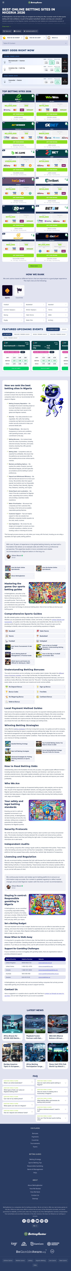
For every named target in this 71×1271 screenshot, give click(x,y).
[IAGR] (14, 1244)
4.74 (54, 357)
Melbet (7, 363)
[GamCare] (37, 1244)
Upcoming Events (53, 329)
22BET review (52, 173)
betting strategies (19, 729)
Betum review (52, 228)
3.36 (25, 357)
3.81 (49, 360)
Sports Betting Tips (35, 1163)
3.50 (25, 360)
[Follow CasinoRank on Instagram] (28, 1221)
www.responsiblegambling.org (48, 970)
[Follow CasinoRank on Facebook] (24, 1221)
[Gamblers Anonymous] (24, 1244)
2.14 (14, 357)
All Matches (7, 334)
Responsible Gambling (35, 1166)
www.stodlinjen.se (44, 977)
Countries (35, 1140)
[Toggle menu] (3, 2)
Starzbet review (52, 258)
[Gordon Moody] (53, 1244)
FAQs (35, 1173)
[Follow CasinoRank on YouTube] (37, 1221)
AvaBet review (18, 117)
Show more (34, 266)
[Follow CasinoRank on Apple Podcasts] (46, 1221)
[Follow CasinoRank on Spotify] (42, 1221)
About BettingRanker (35, 1185)
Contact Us (35, 1195)
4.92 (54, 360)
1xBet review (52, 145)
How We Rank (35, 1192)
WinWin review (51, 117)
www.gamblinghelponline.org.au (49, 973)
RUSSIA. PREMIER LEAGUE (40, 334)
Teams (35, 1147)
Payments (35, 1137)
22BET (7, 357)
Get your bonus (18, 114)
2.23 (14, 360)
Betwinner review (18, 145)
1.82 (43, 360)
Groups (64, 329)
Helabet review (18, 200)
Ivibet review (52, 200)
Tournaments (35, 1143)
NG (34, 1226)
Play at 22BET (16, 368)
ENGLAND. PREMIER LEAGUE (21, 334)
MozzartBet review (18, 258)
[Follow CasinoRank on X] (33, 1221)
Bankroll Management (35, 1169)
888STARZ (7, 360)
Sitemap (35, 1199)
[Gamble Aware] (31, 1251)
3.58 (20, 360)
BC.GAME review (18, 173)
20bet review (18, 228)
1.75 (43, 357)
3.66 (49, 357)
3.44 (20, 357)
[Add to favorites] (4, 60)
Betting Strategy (35, 1159)
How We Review (35, 1189)
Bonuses (35, 1133)
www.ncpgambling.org (46, 966)
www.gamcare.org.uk (45, 963)
